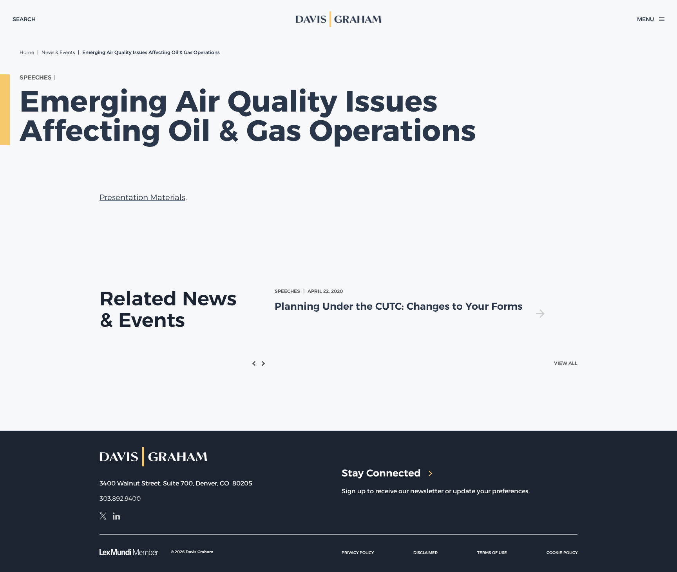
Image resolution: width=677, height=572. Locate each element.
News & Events (58, 52)
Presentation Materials (142, 197)
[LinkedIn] (116, 517)
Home (27, 52)
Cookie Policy (562, 552)
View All (565, 363)
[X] (103, 517)
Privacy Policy (358, 552)
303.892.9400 (120, 498)
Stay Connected (381, 473)
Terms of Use (492, 552)
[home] (338, 19)
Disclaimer (425, 552)
